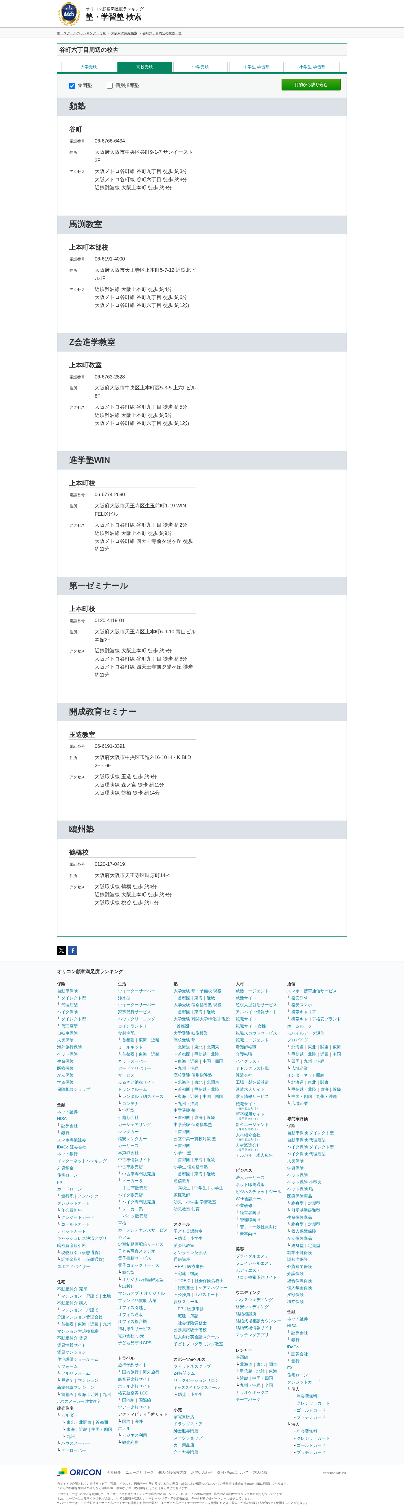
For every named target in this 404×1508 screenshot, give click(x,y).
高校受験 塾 (184, 1040)
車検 (122, 1223)
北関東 (85, 1422)
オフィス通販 (130, 1314)
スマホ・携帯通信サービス (312, 990)
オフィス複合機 (132, 1321)
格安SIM (299, 998)
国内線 (128, 1400)
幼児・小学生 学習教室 (195, 1202)
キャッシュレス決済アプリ (82, 1238)
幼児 (182, 1238)
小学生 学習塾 (312, 66)
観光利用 (130, 1442)
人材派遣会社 (248, 1147)
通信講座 (182, 1259)
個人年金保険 (299, 1287)
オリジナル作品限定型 (143, 1279)
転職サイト (246, 1019)
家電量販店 (184, 1416)
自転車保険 (67, 1033)
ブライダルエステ (252, 1256)
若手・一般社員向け (258, 1226)
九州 (107, 1324)
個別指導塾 (126, 85)
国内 (126, 1421)
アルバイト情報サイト (256, 1011)
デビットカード (71, 1231)
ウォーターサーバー (136, 990)
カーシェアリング (134, 1124)
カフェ (124, 1237)
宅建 (182, 1273)
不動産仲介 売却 (72, 1289)
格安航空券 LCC (133, 1393)
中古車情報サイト (134, 1159)
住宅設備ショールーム (77, 1359)
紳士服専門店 (186, 1430)
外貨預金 (65, 1168)
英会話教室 (184, 1245)
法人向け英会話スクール (196, 1336)
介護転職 (244, 1054)
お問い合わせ (201, 1472)
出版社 (128, 1286)
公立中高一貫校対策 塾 (195, 1138)
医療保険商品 (299, 1196)
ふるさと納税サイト (136, 1082)
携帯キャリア (303, 1011)
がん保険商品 (299, 1238)
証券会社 (69, 1125)
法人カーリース (250, 1177)
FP (180, 1266)
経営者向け (250, 1212)
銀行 (65, 1132)
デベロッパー (73, 1450)
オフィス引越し (132, 1307)
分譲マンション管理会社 (80, 1317)
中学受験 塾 (184, 1110)
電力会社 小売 (131, 1335)
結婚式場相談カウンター (258, 1320)
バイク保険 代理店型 (306, 1153)
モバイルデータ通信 (305, 1033)
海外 (139, 1421)
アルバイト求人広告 (254, 1155)
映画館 (242, 1357)
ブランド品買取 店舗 (137, 1300)
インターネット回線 (305, 1075)
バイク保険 (67, 1011)
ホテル (124, 1428)
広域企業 (299, 1068)
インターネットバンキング (82, 1160)
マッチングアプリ (252, 1334)
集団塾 (84, 85)
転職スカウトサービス (256, 1033)
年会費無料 (71, 1210)
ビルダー (69, 1415)
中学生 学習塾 (256, 66)
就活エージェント (252, 990)
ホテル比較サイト (134, 1386)
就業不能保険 (299, 1252)
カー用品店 (184, 1445)
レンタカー (128, 1131)
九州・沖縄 (188, 1068)
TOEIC (184, 1280)
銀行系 (67, 1196)
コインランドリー (134, 1026)
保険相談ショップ (73, 1089)
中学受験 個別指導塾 (193, 1124)
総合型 (128, 1272)
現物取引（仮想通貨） (82, 1252)
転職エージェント (252, 1040)
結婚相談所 (246, 1313)
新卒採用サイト (250, 1116)
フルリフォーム (75, 1373)
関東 (273, 1364)
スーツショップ (188, 1438)
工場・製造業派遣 (252, 1082)
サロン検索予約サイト (256, 1277)
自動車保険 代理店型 (306, 1140)
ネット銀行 (67, 1153)
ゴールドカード (75, 1224)
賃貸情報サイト (71, 1345)
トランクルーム (132, 1089)
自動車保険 (67, 990)
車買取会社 (128, 1152)
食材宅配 (126, 1033)
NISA (62, 1118)
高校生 (184, 1187)
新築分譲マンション (75, 1387)
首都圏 (67, 1324)
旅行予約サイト (132, 1365)
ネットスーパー (132, 1061)
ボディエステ (248, 1270)
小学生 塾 (182, 1152)
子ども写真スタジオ (136, 1251)
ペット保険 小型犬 (304, 1182)
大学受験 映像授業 (191, 1033)
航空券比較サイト (134, 1379)
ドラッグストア (188, 1423)
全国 (269, 1385)
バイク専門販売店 (138, 1202)
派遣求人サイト (250, 1089)
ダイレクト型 (73, 998)
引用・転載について (233, 1472)
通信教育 (182, 1180)
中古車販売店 (130, 1166)
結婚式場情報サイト (254, 1327)
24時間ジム (184, 1373)
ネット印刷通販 (250, 1184)
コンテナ (130, 1103)
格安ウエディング (252, 1306)
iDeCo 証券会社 (71, 1147)
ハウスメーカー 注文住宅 (79, 1401)
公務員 (184, 1294)
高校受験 (144, 66)
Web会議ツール (250, 1198)
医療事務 (195, 1266)
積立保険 (295, 1301)
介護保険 (295, 1273)
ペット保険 (67, 1054)
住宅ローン (67, 1175)
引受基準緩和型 (305, 1210)
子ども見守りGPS (134, 1342)
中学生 (200, 1187)
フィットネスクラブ (192, 1366)
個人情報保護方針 (172, 1472)
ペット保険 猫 (300, 1189)
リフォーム (67, 1366)
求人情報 (260, 1472)
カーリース (128, 1145)
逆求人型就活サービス (256, 1004)
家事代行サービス (134, 1011)
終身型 (297, 1203)
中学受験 (200, 66)
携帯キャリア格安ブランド (316, 1019)
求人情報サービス (252, 1096)
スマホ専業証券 (71, 1140)
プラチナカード (311, 1417)
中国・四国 (101, 1429)
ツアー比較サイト (134, 1407)
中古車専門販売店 (138, 1174)
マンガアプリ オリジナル (141, 1293)
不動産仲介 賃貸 (72, 1338)
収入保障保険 (303, 1231)
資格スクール (186, 1301)
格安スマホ (301, 1004)
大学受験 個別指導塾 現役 (198, 1004)
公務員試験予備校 (190, 1329)
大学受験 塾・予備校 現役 (198, 990)
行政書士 (186, 1287)
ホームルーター (301, 1026)
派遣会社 (244, 1075)
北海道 (184, 1047)
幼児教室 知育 (187, 1209)
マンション (71, 1296)
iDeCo (293, 1346)
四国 (295, 1061)
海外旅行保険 (69, 1047)
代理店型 (69, 1004)
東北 (71, 1422)
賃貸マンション (71, 1352)
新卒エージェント (252, 1126)
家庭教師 (182, 1195)
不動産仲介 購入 (72, 1302)
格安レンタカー (132, 1138)
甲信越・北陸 (206, 1054)
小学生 (217, 1187)
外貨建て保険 (299, 1266)
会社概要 (114, 1472)
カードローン (69, 1189)
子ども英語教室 (188, 1231)
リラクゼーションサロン (196, 1380)
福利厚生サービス (134, 1328)
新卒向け (248, 1234)
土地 (107, 1296)
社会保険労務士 (209, 1280)
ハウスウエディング (254, 1299)
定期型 (314, 1203)
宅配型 (128, 1110)
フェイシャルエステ (254, 1263)
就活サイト (246, 998)
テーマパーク (248, 1399)
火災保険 (65, 1040)
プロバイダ (297, 1040)
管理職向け (250, 1219)
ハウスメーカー (75, 1443)
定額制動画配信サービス (141, 1244)
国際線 (145, 1400)
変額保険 (295, 1294)
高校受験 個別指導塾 (193, 1075)
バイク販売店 (130, 1195)
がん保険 (65, 1075)
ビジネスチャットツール (258, 1191)
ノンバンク (88, 1196)
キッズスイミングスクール (197, 1387)
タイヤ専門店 (186, 1451)
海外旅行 (151, 1372)
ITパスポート (206, 1294)
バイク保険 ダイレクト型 (310, 1147)
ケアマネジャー (212, 1287)
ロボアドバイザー (73, 1266)
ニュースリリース (139, 1472)
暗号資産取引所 (71, 1245)
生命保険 (65, 1061)
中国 (337, 1054)
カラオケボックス (252, 1392)
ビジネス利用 (134, 1435)
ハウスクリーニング (136, 1019)
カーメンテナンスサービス (143, 1230)
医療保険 (65, 1068)
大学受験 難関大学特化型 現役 (202, 1019)
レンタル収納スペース (143, 1096)
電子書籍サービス (134, 1258)
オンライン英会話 (190, 1252)
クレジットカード (73, 1203)
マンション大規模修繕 (77, 1331)
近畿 (94, 1324)
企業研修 (244, 1205)
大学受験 (88, 66)
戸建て (92, 1296)
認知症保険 (297, 1259)
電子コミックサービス (138, 1265)
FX (59, 1182)
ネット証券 (67, 1111)
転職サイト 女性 (251, 1026)
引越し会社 (128, 1117)
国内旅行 (130, 1372)
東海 (82, 1324)
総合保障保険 (299, 1280)
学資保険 (65, 1082)
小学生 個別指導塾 (191, 1166)
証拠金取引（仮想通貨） (84, 1259)
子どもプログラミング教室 (198, 1344)
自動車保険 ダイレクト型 (310, 1132)
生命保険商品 (299, 1217)
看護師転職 (246, 1047)
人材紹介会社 (248, 1136)
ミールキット (130, 1047)
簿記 (194, 1273)
